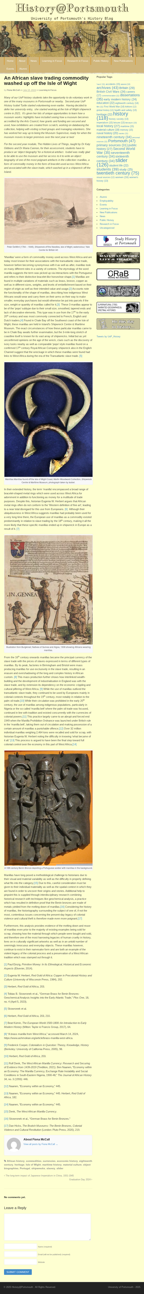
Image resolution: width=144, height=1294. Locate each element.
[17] (80, 918)
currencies (49, 1161)
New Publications (123, 60)
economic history (67, 1161)
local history (108, 126)
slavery (51, 1168)
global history (105, 110)
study (126, 169)
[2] (70, 288)
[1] (73, 276)
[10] (22, 700)
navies (123, 133)
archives (108, 88)
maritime (127, 126)
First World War (114, 106)
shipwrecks (38, 1168)
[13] (12, 740)
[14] (74, 744)
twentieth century (118, 172)
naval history (107, 133)
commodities (33, 1161)
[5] (80, 355)
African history (16, 1161)
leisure (119, 122)
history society (118, 119)
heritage (19, 1164)
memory (126, 129)
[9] (41, 688)
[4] (21, 320)
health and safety (125, 110)
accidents (113, 84)
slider (60, 1168)
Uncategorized (107, 228)
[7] (18, 528)
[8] (15, 676)
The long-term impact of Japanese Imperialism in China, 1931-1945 (39, 1175)
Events (10, 68)
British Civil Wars (111, 91)
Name (45, 1247)
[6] (66, 509)
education (105, 102)
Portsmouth (121, 141)
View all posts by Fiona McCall (41, 1144)
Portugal (25, 1168)
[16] (62, 906)
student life (118, 165)
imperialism (105, 122)
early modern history (120, 99)
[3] (58, 304)
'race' (101, 84)
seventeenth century (113, 154)
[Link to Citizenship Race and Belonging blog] (118, 278)
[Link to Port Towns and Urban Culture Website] (118, 295)
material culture (72, 1164)
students (108, 169)
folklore (130, 106)
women (122, 177)
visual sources (106, 177)
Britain (127, 88)
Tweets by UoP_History (108, 336)
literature (131, 123)
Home (10, 60)
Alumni (23, 68)
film (100, 107)
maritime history (52, 1164)
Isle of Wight (33, 1164)
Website (41, 1262)
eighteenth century (127, 103)
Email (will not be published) (54, 1254)
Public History (101, 60)
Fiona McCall (13, 90)
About (22, 60)
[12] (61, 728)
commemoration (110, 96)
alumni (125, 84)
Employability (106, 200)
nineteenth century (114, 137)
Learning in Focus (52, 60)
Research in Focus (77, 60)
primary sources (112, 145)
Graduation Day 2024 (80, 1179)
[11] (24, 716)
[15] (36, 882)
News (34, 60)
